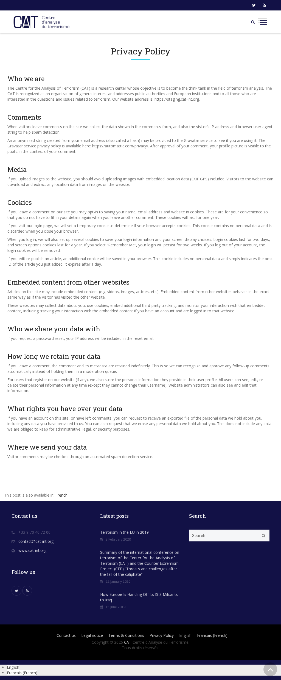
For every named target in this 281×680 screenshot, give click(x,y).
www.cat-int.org (32, 550)
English (185, 635)
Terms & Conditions (126, 635)
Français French (212, 635)
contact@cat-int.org (36, 541)
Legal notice (92, 635)
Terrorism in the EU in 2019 (124, 532)
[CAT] (43, 22)
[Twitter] (254, 5)
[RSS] (264, 5)
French (61, 495)
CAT (127, 642)
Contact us (66, 635)
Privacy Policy (162, 635)
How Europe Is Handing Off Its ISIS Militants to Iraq (139, 597)
